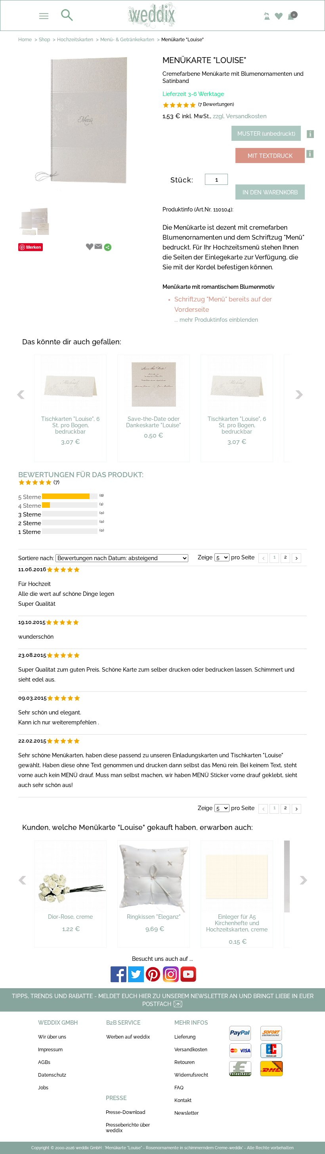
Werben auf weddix (128, 1037)
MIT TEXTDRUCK (270, 156)
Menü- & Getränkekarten (127, 39)
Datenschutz (52, 1075)
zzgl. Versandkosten (240, 116)
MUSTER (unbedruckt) (266, 134)
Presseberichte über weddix (128, 1127)
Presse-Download (125, 1112)
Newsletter (186, 1113)
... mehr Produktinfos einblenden (216, 320)
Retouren (184, 1062)
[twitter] (136, 975)
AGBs (44, 1062)
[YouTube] (188, 975)
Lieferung (184, 1037)
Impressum (50, 1049)
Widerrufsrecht (191, 1075)
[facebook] (118, 975)
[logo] (162, 15)
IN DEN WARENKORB (270, 192)
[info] (310, 154)
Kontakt (182, 1100)
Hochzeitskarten (75, 39)
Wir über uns (52, 1037)
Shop (44, 39)
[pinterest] (153, 975)
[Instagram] (170, 975)
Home (25, 39)
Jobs (43, 1088)
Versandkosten (190, 1049)
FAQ (179, 1088)
